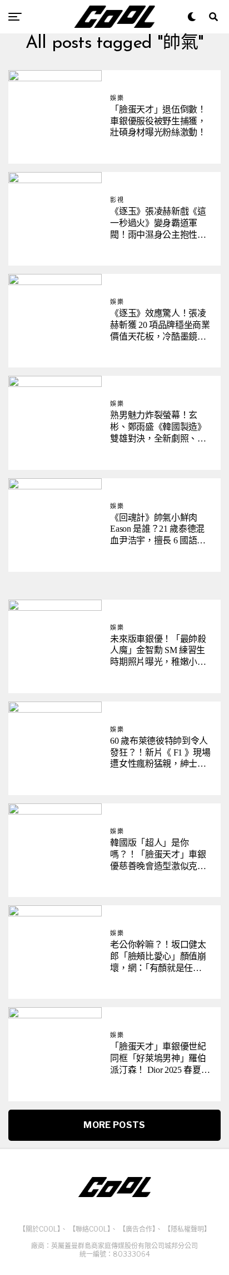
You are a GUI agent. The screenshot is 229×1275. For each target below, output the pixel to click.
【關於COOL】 (40, 1229)
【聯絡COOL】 (90, 1229)
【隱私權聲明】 (187, 1229)
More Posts (114, 1125)
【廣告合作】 (137, 1229)
